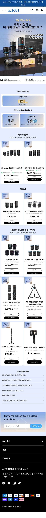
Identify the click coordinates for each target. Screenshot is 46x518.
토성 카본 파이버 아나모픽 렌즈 (34, 168)
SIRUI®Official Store (14, 506)
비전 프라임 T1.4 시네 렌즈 (11, 211)
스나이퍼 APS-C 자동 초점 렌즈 (34, 260)
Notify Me (36, 426)
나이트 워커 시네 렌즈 (11, 260)
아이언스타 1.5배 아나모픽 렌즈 (34, 211)
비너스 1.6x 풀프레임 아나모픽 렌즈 (11, 169)
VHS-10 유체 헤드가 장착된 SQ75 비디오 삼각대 (34, 303)
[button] (42, 10)
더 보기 (12, 179)
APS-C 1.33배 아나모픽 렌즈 (12, 303)
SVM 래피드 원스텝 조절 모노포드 (12, 348)
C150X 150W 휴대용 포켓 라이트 (34, 347)
